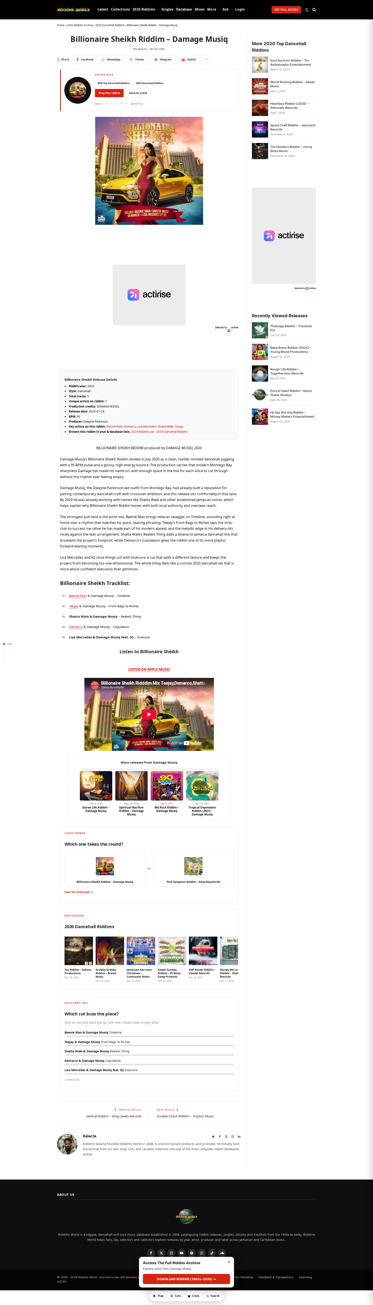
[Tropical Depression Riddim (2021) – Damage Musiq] (202, 784)
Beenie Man (114, 426)
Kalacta (141, 49)
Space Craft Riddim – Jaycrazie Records (292, 127)
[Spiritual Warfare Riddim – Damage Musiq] (131, 784)
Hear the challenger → (79, 892)
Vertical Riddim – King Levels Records (114, 1116)
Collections (120, 9)
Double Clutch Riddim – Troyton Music (185, 1116)
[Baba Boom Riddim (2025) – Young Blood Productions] (260, 352)
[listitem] (79, 958)
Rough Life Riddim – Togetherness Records (287, 371)
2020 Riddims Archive (80, 25)
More (211, 9)
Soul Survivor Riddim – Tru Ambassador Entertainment (290, 62)
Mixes (200, 9)
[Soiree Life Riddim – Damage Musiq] (96, 784)
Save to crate (138, 93)
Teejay (179, 426)
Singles (167, 9)
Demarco (130, 426)
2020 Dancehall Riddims (109, 25)
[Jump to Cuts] (4, 648)
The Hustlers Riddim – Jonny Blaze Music (291, 149)
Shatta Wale (165, 426)
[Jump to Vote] (4, 652)
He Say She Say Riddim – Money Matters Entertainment (292, 414)
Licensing (305, 1277)
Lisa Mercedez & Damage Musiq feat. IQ (101, 637)
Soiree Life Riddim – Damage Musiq (96, 809)
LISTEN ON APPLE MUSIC (149, 669)
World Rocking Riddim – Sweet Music (292, 84)
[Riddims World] (73, 9)
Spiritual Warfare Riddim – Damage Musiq (131, 811)
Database (184, 9)
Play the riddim (109, 93)
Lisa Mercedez (147, 426)
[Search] (313, 9)
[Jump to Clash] (4, 657)
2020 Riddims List (142, 432)
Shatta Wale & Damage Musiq (93, 616)
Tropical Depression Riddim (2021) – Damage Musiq (202, 811)
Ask (226, 9)
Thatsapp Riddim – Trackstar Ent (291, 328)
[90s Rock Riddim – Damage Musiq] (167, 784)
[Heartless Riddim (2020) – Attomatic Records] (260, 108)
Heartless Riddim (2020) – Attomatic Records (289, 105)
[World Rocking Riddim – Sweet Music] (260, 86)
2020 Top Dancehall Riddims (113, 83)
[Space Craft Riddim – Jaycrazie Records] (260, 129)
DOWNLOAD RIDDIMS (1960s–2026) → (186, 1279)
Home (60, 25)
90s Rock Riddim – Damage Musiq (167, 809)
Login (240, 9)
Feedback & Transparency (276, 1277)
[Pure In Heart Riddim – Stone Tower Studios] (260, 395)
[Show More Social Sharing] (206, 59)
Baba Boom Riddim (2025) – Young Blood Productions (290, 350)
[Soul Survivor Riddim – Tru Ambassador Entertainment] (260, 65)
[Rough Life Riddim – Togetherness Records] (260, 373)
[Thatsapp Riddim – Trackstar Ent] (260, 330)
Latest (103, 9)
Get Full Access (286, 9)
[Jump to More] (4, 661)
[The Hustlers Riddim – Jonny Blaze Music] (260, 151)
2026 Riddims (144, 9)
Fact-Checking (243, 1277)
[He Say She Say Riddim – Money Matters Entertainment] (260, 417)
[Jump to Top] (4, 644)
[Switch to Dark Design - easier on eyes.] (307, 9)
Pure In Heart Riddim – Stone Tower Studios (291, 393)
